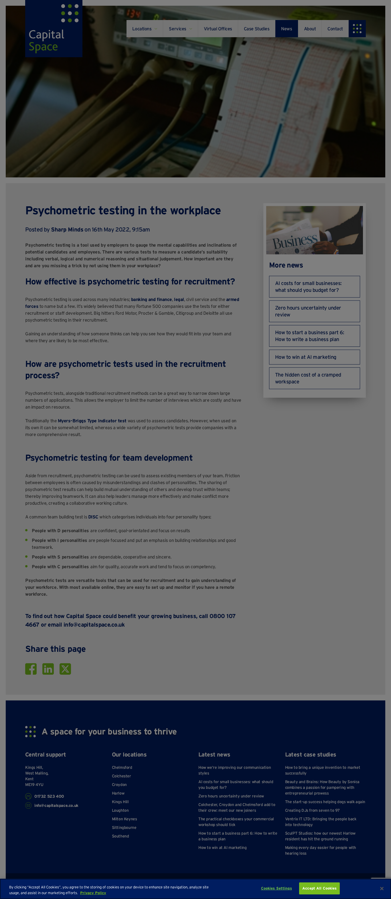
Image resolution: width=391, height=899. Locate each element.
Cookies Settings (276, 888)
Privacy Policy (93, 893)
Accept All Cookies (319, 888)
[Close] (382, 888)
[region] (195, 889)
